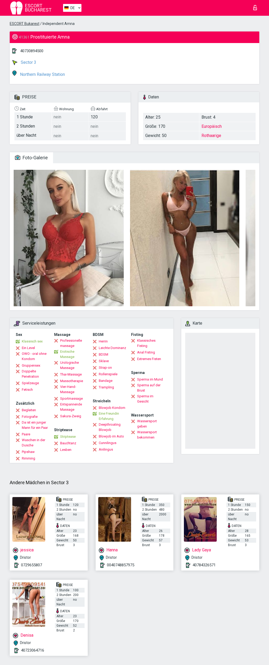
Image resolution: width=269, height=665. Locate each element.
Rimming (28, 458)
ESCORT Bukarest (24, 24)
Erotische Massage (67, 354)
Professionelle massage (71, 343)
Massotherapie (71, 381)
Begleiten (29, 410)
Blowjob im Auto (111, 436)
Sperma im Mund (150, 379)
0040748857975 (120, 565)
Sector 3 (28, 62)
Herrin (103, 341)
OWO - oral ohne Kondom (34, 356)
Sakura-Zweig (70, 416)
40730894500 (31, 51)
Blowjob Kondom (112, 408)
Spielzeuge (30, 383)
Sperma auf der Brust (149, 387)
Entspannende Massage (71, 406)
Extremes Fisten (149, 359)
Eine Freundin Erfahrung (109, 416)
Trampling (106, 387)
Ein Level (28, 348)
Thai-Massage (71, 374)
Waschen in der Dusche (33, 442)
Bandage (105, 381)
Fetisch (27, 390)
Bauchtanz (68, 443)
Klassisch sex (32, 341)
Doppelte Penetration (30, 373)
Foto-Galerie (35, 157)
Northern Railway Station (42, 74)
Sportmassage (71, 398)
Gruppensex (31, 365)
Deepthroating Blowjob (110, 427)
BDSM (103, 354)
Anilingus (106, 449)
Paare (26, 434)
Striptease (68, 437)
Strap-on (105, 368)
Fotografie (30, 417)
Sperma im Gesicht (145, 398)
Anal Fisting (146, 352)
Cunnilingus (107, 443)
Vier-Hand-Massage (68, 389)
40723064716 (32, 650)
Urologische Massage (69, 365)
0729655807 (31, 565)
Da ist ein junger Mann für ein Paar (35, 425)
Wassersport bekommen (147, 434)
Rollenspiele (108, 374)
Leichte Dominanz (112, 348)
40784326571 (204, 565)
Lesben (65, 450)
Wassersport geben (147, 423)
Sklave (104, 361)
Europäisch (211, 126)
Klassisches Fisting (146, 343)
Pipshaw (28, 452)
